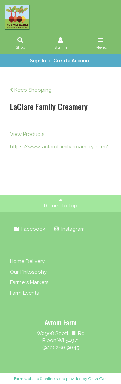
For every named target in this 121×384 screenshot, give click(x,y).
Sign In (60, 47)
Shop (20, 47)
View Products (27, 134)
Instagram (72, 229)
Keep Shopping (32, 90)
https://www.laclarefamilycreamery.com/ (59, 147)
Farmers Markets (29, 282)
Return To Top (60, 206)
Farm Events (24, 293)
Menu (101, 47)
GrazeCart (97, 378)
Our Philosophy (28, 272)
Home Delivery (27, 261)
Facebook (32, 229)
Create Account (72, 60)
